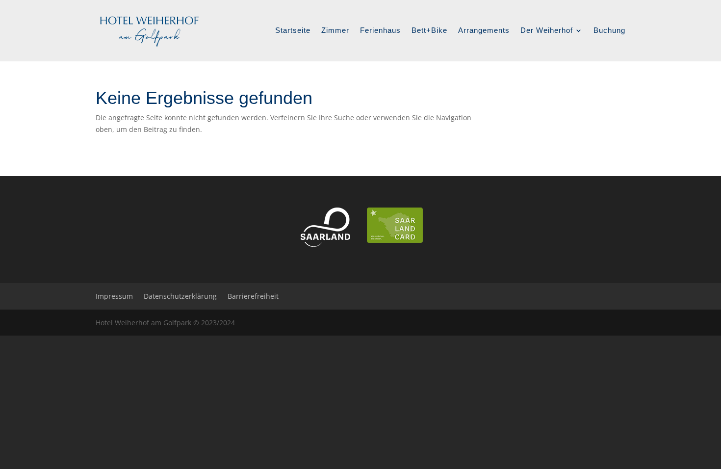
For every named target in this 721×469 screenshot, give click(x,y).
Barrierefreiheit (253, 296)
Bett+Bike (429, 30)
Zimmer (335, 30)
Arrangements (484, 30)
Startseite (292, 30)
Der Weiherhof (546, 30)
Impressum (114, 296)
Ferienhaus (380, 30)
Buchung (609, 30)
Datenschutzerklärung (180, 296)
